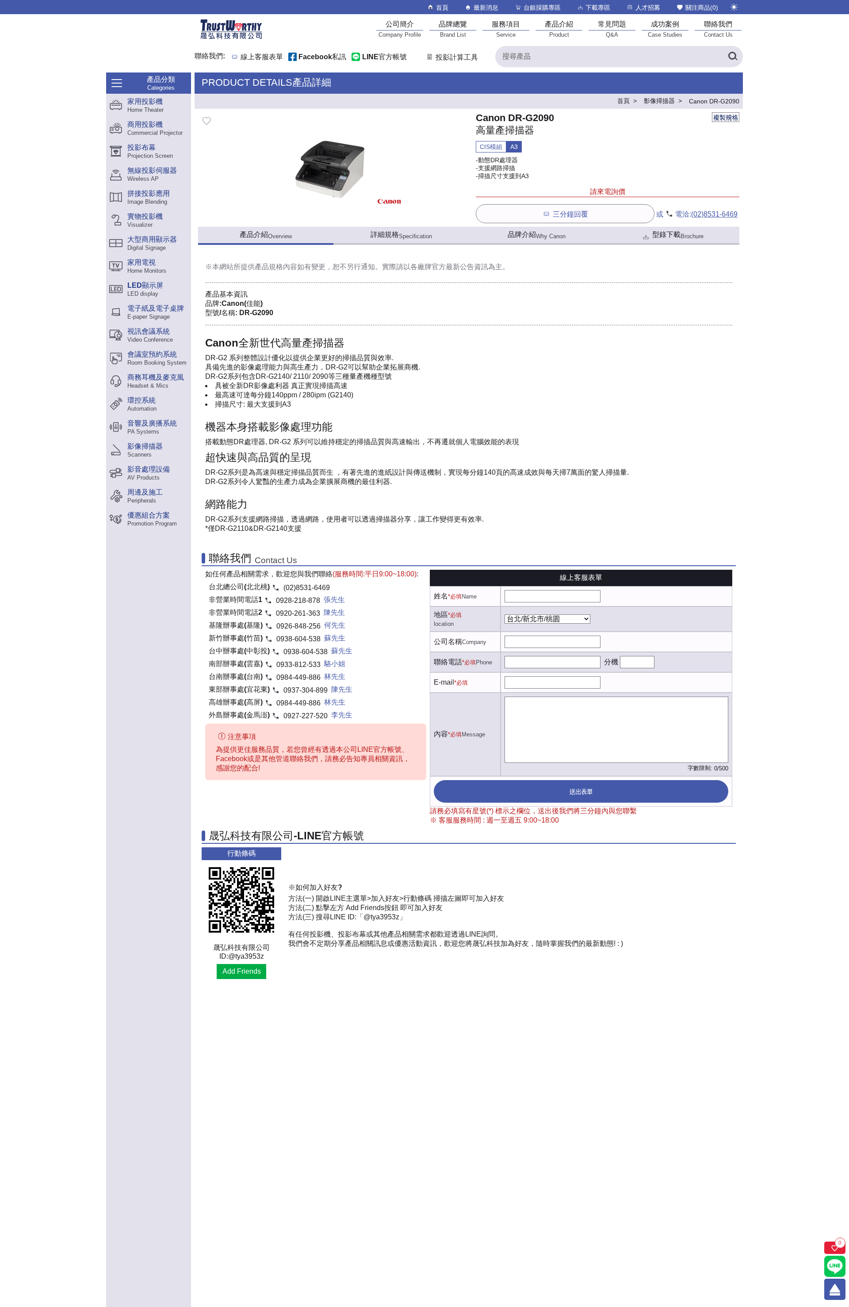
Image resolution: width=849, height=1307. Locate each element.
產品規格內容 (276, 267)
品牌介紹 (537, 235)
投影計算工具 (457, 57)
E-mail (444, 682)
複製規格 (725, 117)
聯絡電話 (448, 662)
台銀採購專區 (542, 7)
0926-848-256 (298, 626)
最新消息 (486, 7)
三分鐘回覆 (570, 214)
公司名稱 (448, 641)
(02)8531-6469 (714, 214)
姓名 (441, 596)
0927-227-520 (305, 716)
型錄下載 (678, 235)
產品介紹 (266, 235)
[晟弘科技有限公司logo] (231, 38)
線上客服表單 (262, 57)
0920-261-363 (298, 613)
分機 (611, 662)
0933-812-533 (298, 664)
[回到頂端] (834, 1289)
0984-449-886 (298, 677)
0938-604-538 (298, 639)
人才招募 (647, 7)
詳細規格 (401, 235)
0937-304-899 (305, 690)
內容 (441, 734)
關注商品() (701, 7)
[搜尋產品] (732, 56)
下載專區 (597, 7)
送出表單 (581, 792)
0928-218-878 (298, 600)
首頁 (442, 7)
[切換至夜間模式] (734, 7)
